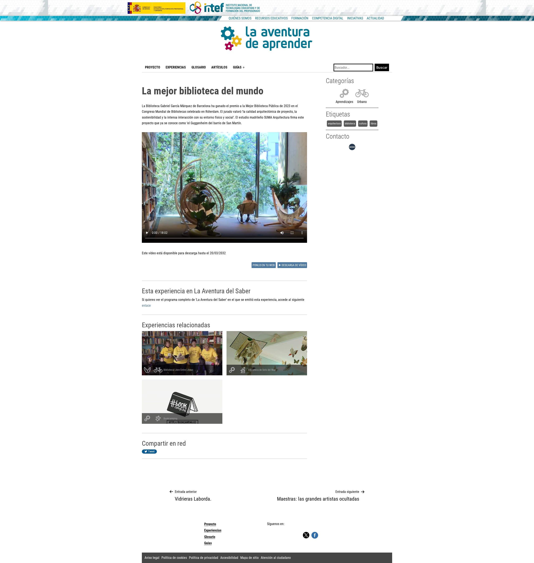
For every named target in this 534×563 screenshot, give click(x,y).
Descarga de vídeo (294, 265)
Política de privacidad (203, 558)
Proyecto (152, 67)
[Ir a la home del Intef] (225, 8)
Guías (237, 67)
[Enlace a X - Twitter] (306, 535)
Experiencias (176, 67)
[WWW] (352, 150)
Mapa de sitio (249, 558)
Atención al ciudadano (276, 558)
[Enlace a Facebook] (314, 535)
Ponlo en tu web (264, 265)
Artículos (219, 67)
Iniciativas (355, 18)
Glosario (198, 67)
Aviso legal (152, 558)
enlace (146, 305)
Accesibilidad (229, 558)
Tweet (151, 451)
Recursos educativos (271, 18)
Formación (299, 18)
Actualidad (375, 18)
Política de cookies (174, 558)
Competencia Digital (327, 18)
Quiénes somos (240, 18)
